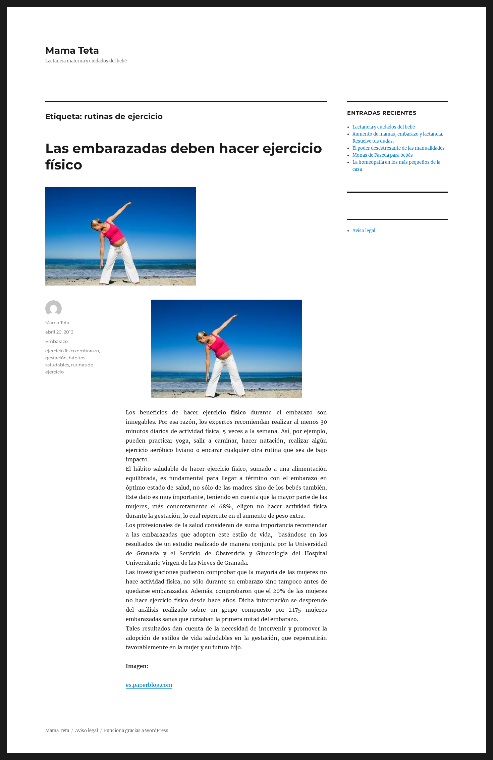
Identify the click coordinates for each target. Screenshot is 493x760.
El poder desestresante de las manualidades (398, 148)
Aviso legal (363, 231)
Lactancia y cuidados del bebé (383, 127)
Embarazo (56, 341)
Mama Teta (72, 50)
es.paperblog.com (149, 684)
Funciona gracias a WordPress (136, 730)
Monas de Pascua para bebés (382, 155)
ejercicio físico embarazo (72, 350)
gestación (56, 357)
